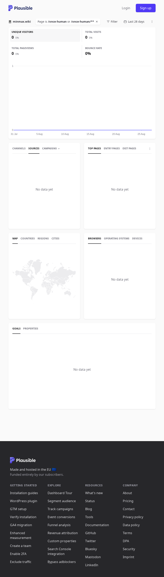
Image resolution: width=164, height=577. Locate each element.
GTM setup (18, 509)
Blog (88, 509)
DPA (126, 541)
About (127, 493)
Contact (129, 509)
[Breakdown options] (150, 149)
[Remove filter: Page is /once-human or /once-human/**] (97, 21)
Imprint (128, 557)
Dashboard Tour (60, 493)
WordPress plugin (23, 501)
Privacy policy (133, 517)
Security (129, 549)
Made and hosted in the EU (33, 469)
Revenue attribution (63, 533)
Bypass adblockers (62, 562)
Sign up (145, 8)
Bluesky (91, 549)
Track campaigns (60, 509)
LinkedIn (91, 565)
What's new (94, 493)
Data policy (131, 525)
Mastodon (93, 557)
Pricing (128, 501)
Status (90, 501)
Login (126, 8)
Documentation (97, 525)
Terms (127, 533)
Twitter (90, 541)
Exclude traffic (20, 562)
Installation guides (24, 493)
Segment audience (62, 501)
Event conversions (61, 517)
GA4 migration (21, 525)
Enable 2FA (18, 554)
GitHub (90, 533)
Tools (89, 517)
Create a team (20, 546)
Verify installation (23, 517)
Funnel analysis (59, 525)
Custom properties (62, 541)
